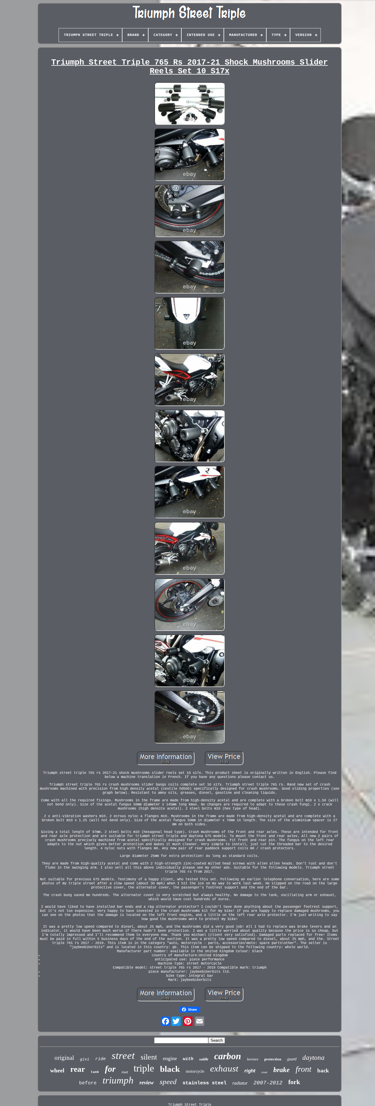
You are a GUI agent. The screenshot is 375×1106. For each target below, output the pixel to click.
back (323, 1070)
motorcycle (195, 1071)
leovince (252, 1059)
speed (168, 1082)
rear (77, 1069)
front (303, 1069)
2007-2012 (267, 1083)
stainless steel (204, 1083)
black (170, 1069)
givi (84, 1059)
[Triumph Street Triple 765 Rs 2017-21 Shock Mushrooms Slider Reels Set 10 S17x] (189, 104)
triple (144, 1068)
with (188, 1059)
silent (149, 1057)
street (123, 1055)
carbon (227, 1056)
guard (291, 1059)
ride (100, 1059)
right (249, 1071)
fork (294, 1082)
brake (281, 1070)
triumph (118, 1080)
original (64, 1057)
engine (170, 1058)
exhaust (224, 1068)
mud (125, 1072)
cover (264, 1072)
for (110, 1069)
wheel (57, 1070)
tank (95, 1072)
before (88, 1083)
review (146, 1082)
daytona (313, 1057)
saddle (203, 1059)
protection (272, 1059)
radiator (240, 1083)
